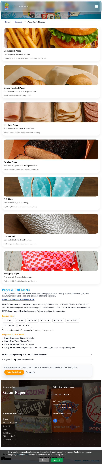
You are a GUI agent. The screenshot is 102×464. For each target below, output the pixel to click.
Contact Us (30, 372)
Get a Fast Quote (14, 372)
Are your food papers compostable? (18, 360)
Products (18, 22)
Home (7, 22)
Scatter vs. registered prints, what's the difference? (24, 354)
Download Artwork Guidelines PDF (18, 299)
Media (5, 429)
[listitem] (55, 420)
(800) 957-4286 (61, 394)
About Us (7, 433)
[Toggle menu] (96, 6)
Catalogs (6, 426)
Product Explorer (10, 422)
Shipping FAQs (9, 436)
